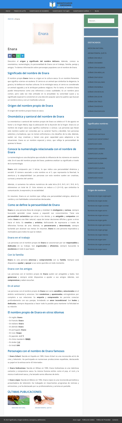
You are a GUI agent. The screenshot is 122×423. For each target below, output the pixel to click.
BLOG (97, 11)
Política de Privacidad (103, 420)
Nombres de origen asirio (97, 210)
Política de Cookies (88, 420)
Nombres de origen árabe (97, 201)
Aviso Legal (76, 420)
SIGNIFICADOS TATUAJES (61, 11)
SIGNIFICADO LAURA (95, 153)
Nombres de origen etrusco (98, 215)
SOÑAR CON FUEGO (95, 77)
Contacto (115, 420)
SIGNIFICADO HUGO (95, 178)
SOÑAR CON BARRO (95, 63)
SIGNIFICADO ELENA (95, 163)
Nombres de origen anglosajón (99, 196)
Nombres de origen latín (97, 239)
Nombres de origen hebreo (98, 235)
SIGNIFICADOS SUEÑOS (81, 11)
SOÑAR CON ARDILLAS (96, 72)
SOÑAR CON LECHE (95, 97)
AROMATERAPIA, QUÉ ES (43, 408)
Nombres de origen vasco (97, 249)
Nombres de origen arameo (98, 206)
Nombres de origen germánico (99, 225)
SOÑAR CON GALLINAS (96, 82)
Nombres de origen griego (98, 230)
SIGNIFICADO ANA (94, 129)
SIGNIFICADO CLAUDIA (96, 168)
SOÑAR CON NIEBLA (95, 87)
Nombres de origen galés (97, 220)
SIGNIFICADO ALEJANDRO (97, 158)
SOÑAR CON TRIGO (95, 101)
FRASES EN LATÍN (20, 11)
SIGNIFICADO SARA (95, 144)
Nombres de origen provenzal (99, 244)
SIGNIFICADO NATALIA (96, 134)
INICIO (8, 11)
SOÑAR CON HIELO (95, 58)
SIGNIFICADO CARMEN (96, 149)
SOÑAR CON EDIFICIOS (96, 111)
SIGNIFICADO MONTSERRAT (98, 139)
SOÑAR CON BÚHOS (95, 106)
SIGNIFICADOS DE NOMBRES (39, 11)
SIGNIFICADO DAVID (95, 173)
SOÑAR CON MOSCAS (96, 92)
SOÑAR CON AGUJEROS (96, 67)
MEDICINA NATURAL (18, 408)
